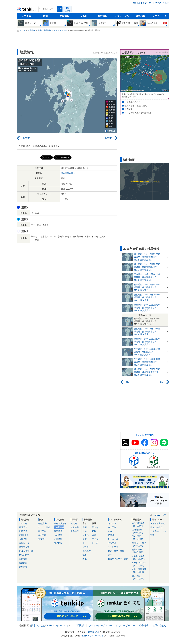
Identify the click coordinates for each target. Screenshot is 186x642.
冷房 (94, 535)
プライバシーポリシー (100, 625)
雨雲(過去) (42, 523)
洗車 (85, 555)
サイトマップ (155, 3)
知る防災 (128, 109)
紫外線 (86, 547)
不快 (94, 531)
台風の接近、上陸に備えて (136, 106)
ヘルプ (166, 3)
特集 (152, 535)
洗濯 (85, 527)
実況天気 (42, 531)
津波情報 (58, 531)
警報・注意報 (60, 523)
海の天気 (112, 527)
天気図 (83, 16)
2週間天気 (23, 535)
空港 (110, 531)
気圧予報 (23, 531)
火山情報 (58, 535)
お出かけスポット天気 (118, 559)
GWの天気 (137, 537)
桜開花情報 (137, 530)
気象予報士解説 (157, 523)
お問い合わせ (160, 625)
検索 (60, 9)
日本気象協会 (38, 625)
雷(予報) (23, 559)
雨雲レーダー (25, 543)
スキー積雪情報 (139, 570)
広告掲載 (143, 625)
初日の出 (138, 577)
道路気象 (23, 563)
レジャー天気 (122, 16)
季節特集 (140, 16)
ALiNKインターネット (57, 625)
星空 (85, 539)
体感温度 (87, 551)
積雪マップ (24, 547)
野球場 (111, 535)
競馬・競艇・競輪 (116, 551)
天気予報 (26, 16)
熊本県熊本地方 (68, 173)
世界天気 (23, 527)
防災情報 (64, 16)
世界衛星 (75, 531)
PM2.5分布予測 (26, 551)
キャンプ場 (113, 547)
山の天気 (112, 523)
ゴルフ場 (112, 543)
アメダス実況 (44, 527)
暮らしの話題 (156, 527)
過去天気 (42, 535)
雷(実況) (41, 539)
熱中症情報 (137, 550)
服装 (85, 531)
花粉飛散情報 (138, 524)
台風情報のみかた (132, 102)
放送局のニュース (158, 531)
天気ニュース (160, 16)
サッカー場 (113, 539)
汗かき (95, 527)
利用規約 (80, 625)
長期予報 (23, 539)
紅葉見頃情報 (138, 557)
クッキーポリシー (125, 625)
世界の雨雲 (24, 555)
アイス (95, 539)
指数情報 (102, 16)
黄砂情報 (23, 566)
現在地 (67, 11)
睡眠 (85, 559)
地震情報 (60, 527)
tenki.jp (27, 10)
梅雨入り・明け (139, 544)
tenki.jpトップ (140, 3)
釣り (110, 555)
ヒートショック (139, 563)
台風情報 (58, 539)
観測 (45, 16)
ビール (95, 543)
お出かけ (87, 535)
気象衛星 (75, 527)
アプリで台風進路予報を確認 (137, 113)
